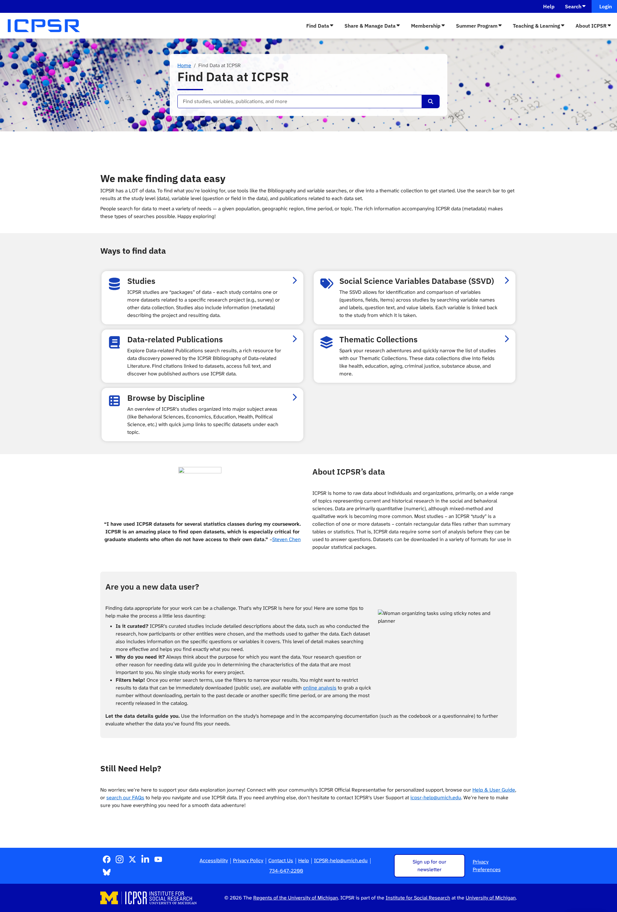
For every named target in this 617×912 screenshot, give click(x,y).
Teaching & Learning (536, 25)
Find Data (317, 25)
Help (549, 6)
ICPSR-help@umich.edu (341, 860)
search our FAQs (125, 797)
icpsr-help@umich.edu (435, 797)
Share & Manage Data (370, 25)
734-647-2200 (286, 870)
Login (604, 6)
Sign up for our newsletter (429, 865)
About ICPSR (591, 25)
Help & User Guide (493, 789)
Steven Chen (286, 539)
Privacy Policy (248, 860)
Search (573, 6)
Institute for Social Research (418, 897)
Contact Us (280, 860)
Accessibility (214, 860)
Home (184, 65)
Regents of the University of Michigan (295, 897)
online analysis (319, 687)
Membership (426, 25)
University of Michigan (491, 897)
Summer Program (476, 25)
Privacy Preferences (487, 865)
